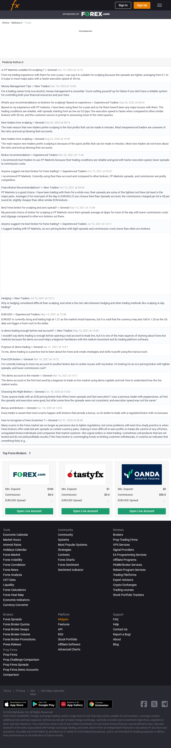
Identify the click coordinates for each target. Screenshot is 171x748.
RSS (60, 634)
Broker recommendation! (15, 154)
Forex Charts (66, 559)
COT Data (9, 579)
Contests (64, 554)
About (117, 639)
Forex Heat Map (13, 595)
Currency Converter (15, 605)
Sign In (123, 5)
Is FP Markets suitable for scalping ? (22, 69)
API (60, 629)
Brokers (118, 534)
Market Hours (12, 539)
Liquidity (8, 584)
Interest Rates (12, 544)
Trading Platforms (124, 574)
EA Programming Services (129, 554)
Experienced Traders (106, 102)
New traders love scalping (16, 122)
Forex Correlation (14, 564)
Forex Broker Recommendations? (20, 187)
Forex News (10, 569)
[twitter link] (154, 704)
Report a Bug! (122, 634)
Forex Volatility (12, 559)
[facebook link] (144, 704)
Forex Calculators (14, 590)
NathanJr (18, 62)
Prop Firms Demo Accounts (20, 669)
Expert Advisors (123, 579)
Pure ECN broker (10, 359)
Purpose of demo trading (15, 347)
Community (65, 534)
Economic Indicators (16, 600)
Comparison (11, 674)
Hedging (6, 298)
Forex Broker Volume (16, 634)
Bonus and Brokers (12, 408)
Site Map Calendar (52, 690)
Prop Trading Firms (125, 539)
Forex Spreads (12, 619)
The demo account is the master (20, 375)
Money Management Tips (16, 86)
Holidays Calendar (15, 549)
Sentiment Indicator (70, 569)
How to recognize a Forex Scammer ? (23, 420)
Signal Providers (123, 549)
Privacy (20, 690)
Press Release (12, 644)
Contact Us (120, 629)
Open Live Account (29, 511)
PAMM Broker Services (127, 564)
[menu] (159, 5)
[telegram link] (165, 704)
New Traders (42, 86)
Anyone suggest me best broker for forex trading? (30, 171)
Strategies (64, 549)
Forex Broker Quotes (16, 624)
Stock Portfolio (67, 639)
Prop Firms (10, 654)
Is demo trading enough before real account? (27, 330)
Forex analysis (12, 574)
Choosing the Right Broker (16, 391)
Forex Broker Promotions (19, 639)
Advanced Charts (69, 649)
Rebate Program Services (129, 569)
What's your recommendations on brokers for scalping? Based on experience (46, 102)
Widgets (63, 619)
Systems (63, 539)
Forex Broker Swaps (16, 629)
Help (116, 624)
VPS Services (121, 544)
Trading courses (123, 590)
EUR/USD (6, 314)
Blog (116, 644)
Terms (7, 690)
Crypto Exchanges (125, 584)
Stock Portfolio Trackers (128, 595)
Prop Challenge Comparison (21, 659)
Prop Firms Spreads (16, 664)
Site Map (33, 692)
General (52, 69)
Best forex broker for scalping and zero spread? (29, 207)
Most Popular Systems (72, 544)
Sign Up (142, 5)
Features (63, 624)
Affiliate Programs (124, 559)
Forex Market (11, 554)
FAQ (115, 619)
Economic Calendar (15, 534)
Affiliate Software (69, 644)
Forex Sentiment (68, 564)
